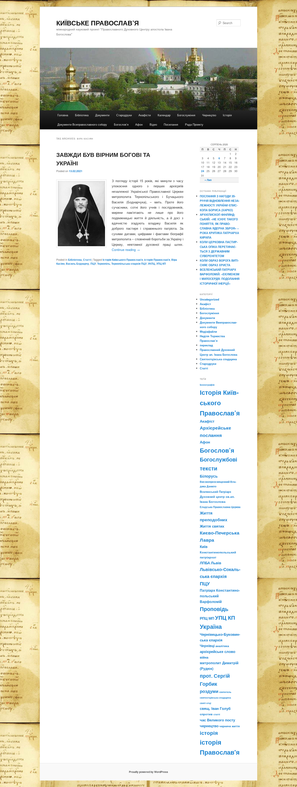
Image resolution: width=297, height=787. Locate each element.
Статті (87, 260)
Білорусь (209, 476)
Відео (153, 124)
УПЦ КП (161, 264)
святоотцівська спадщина (215, 697)
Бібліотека (81, 115)
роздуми (209, 691)
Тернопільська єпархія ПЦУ (129, 264)
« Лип (208, 180)
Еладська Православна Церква (220, 507)
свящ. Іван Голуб (215, 708)
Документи (102, 115)
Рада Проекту (194, 124)
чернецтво (209, 725)
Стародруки (124, 115)
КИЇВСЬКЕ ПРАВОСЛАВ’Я (97, 22)
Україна (211, 626)
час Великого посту (217, 719)
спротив (206, 714)
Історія (227, 115)
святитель (225, 692)
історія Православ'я (157, 260)
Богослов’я (121, 124)
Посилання (171, 124)
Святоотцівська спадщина (218, 359)
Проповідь (214, 609)
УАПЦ (151, 264)
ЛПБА (205, 562)
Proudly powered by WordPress (148, 772)
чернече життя (229, 726)
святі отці (205, 703)
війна (204, 657)
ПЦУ (93, 264)
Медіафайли (208, 331)
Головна (62, 115)
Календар (164, 115)
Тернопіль (103, 264)
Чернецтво (209, 115)
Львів (216, 562)
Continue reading (126, 249)
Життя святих (212, 526)
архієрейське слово (217, 651)
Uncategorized (209, 299)
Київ (203, 546)
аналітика (222, 646)
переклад (206, 345)
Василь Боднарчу (77, 264)
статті (217, 714)
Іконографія (207, 384)
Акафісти (144, 115)
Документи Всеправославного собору (82, 124)
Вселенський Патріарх (215, 492)
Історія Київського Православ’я (123, 260)
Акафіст (205, 304)
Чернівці (207, 645)
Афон (139, 124)
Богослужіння (186, 115)
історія (209, 732)
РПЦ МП (207, 618)
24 (202, 171)
